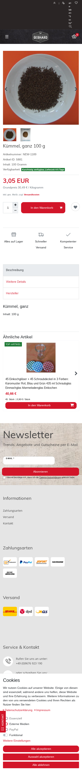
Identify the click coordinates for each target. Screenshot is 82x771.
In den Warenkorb (42, 207)
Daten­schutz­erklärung (19, 710)
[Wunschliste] (76, 3)
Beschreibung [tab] (14, 270)
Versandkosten (31, 194)
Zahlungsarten (12, 510)
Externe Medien (19, 724)
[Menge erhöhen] (15, 205)
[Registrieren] (62, 3)
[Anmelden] (54, 3)
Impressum (43, 710)
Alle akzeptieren (41, 748)
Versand (8, 517)
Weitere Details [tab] (16, 282)
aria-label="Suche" (70, 13)
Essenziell (15, 718)
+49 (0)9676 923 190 (29, 663)
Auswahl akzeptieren (41, 756)
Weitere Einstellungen (16, 740)
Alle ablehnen (41, 764)
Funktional (15, 735)
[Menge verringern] (15, 210)
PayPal (13, 729)
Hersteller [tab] (12, 293)
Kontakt (8, 523)
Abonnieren (40, 471)
